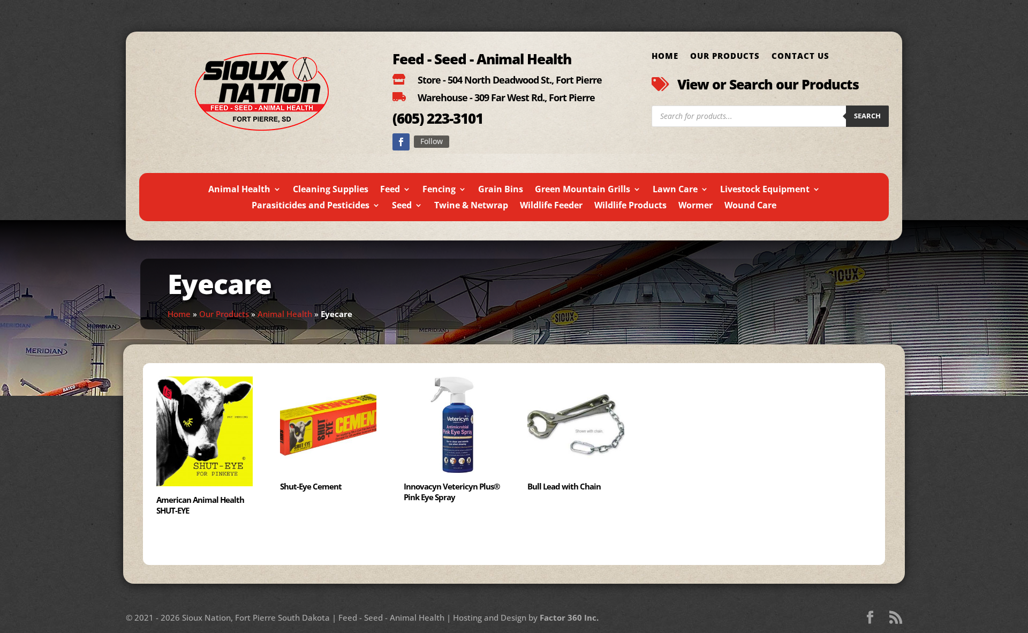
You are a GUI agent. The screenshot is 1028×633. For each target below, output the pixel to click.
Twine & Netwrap (471, 206)
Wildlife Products (630, 206)
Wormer (695, 206)
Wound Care (750, 206)
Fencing (439, 190)
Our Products (725, 56)
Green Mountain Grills (582, 190)
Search (867, 115)
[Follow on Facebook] (401, 141)
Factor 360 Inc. (569, 617)
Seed (402, 206)
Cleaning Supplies (330, 190)
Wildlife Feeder (551, 206)
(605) (408, 118)
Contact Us (800, 56)
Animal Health (239, 190)
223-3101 (453, 118)
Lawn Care (675, 190)
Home (665, 56)
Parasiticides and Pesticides (310, 206)
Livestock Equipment (765, 190)
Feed (390, 190)
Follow (431, 141)
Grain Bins (500, 190)
